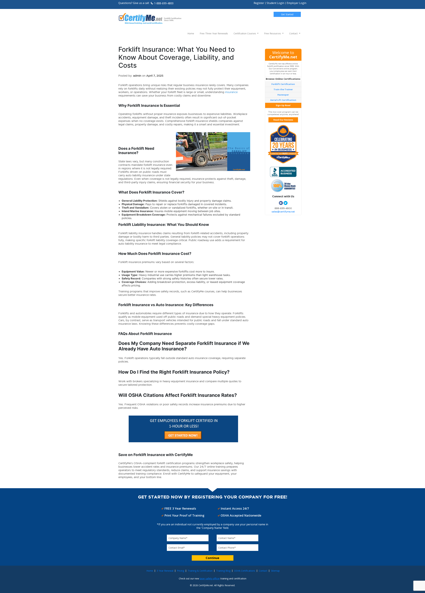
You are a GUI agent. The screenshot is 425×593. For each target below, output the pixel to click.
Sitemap (275, 570)
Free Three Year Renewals (214, 33)
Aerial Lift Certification (283, 100)
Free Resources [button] (273, 33)
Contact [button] (293, 33)
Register (259, 3)
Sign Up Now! (283, 105)
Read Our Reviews (283, 119)
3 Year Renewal (165, 570)
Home (190, 33)
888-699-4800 (283, 208)
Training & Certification (200, 570)
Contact (263, 570)
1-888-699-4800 (163, 3)
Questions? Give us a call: (133, 3)
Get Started (287, 14)
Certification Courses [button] (245, 33)
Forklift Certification (283, 84)
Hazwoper (283, 94)
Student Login (275, 3)
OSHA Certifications (244, 570)
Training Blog (223, 570)
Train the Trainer (283, 89)
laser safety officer (210, 578)
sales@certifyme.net (283, 211)
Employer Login (296, 3)
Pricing (180, 570)
